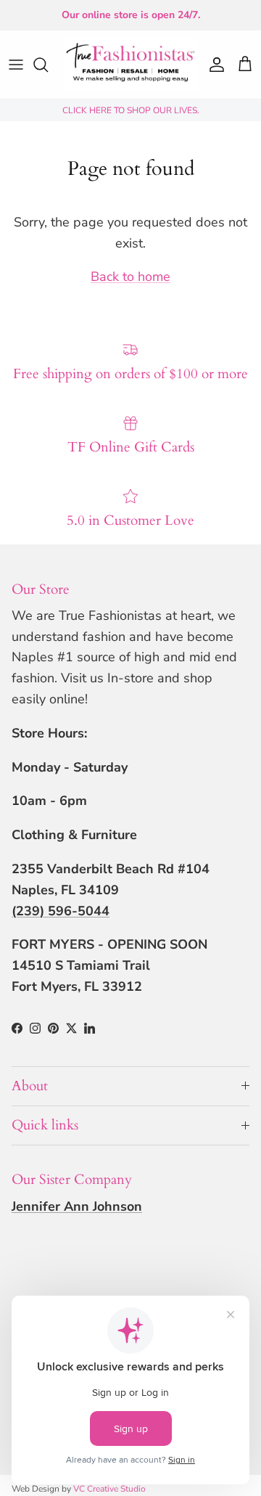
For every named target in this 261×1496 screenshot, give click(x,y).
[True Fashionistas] (130, 64)
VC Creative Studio (109, 1489)
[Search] (48, 65)
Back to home (130, 276)
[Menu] (16, 65)
